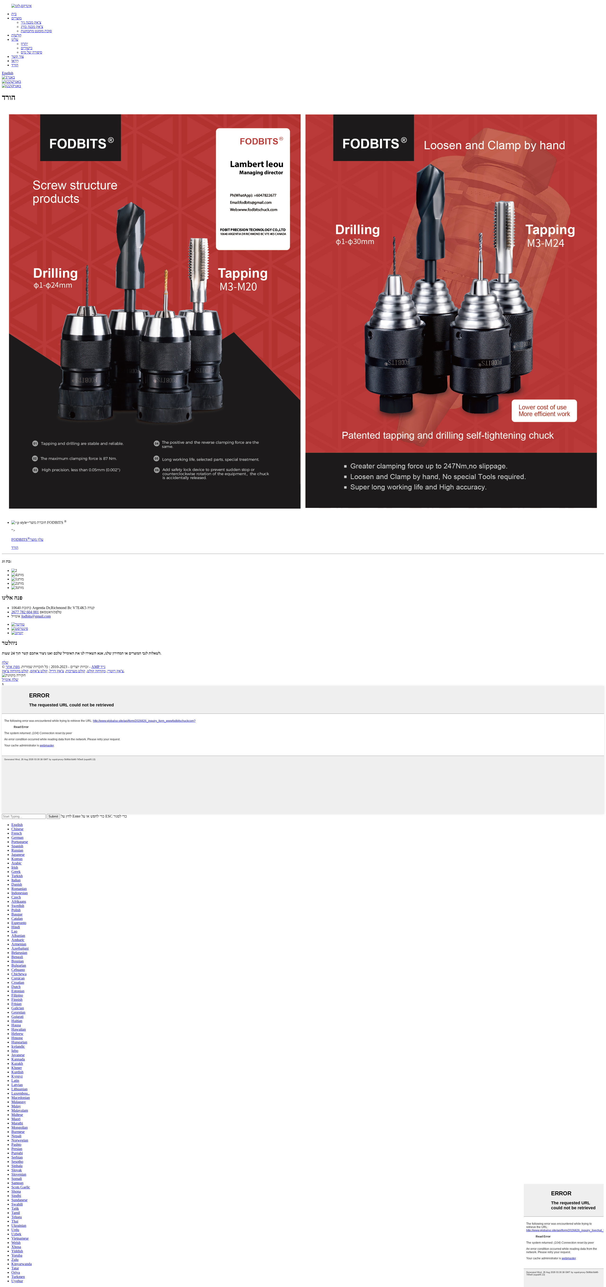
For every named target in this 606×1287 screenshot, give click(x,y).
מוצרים (16, 18)
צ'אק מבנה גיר (31, 22)
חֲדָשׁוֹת (16, 35)
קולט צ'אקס (39, 671)
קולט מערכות (75, 671)
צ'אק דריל (56, 671)
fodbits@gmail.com (36, 616)
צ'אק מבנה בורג (32, 27)
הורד (14, 65)
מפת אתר (13, 667)
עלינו (14, 39)
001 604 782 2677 (25, 612)
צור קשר (17, 56)
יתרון (24, 44)
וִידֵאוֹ (14, 61)
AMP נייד (98, 667)
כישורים (26, 48)
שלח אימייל (10, 679)
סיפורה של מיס (31, 52)
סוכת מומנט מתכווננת (36, 31)
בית (14, 14)
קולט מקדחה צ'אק (15, 671)
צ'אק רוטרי (115, 671)
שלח (5, 662)
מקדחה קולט (96, 671)
